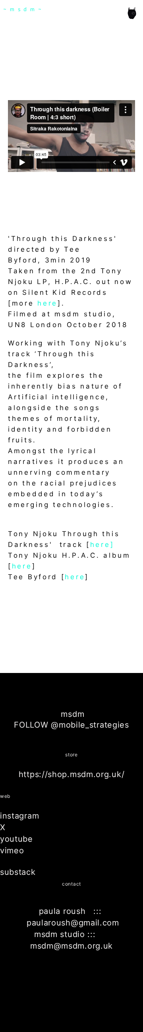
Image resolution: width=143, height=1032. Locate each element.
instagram (19, 816)
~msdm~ (24, 9)
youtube (16, 839)
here (47, 303)
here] (102, 545)
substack (18, 872)
